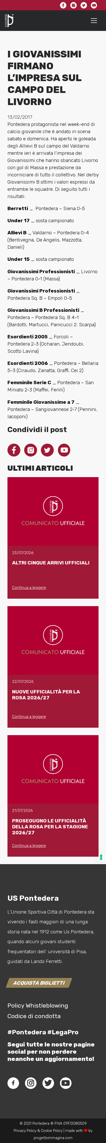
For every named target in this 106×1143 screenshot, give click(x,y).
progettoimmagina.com (53, 1138)
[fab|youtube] (65, 1083)
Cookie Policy (52, 1131)
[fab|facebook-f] (13, 1083)
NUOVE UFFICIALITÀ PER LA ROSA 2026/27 (46, 695)
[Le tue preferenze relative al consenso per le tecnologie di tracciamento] (101, 857)
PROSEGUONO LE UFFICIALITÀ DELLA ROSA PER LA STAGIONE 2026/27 (50, 827)
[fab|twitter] (48, 1083)
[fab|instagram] (30, 1083)
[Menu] (94, 20)
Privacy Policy (25, 1131)
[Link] (9, 20)
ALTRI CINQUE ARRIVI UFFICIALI (51, 563)
